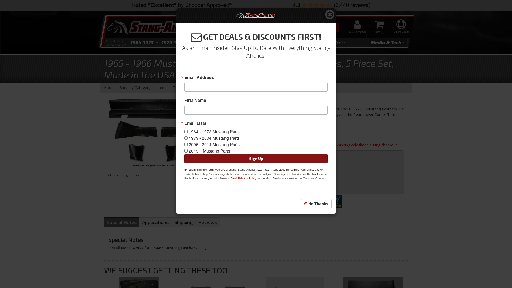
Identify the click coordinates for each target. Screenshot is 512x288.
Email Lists (195, 123)
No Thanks (317, 203)
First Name (195, 100)
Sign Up (256, 158)
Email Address (199, 77)
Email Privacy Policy (243, 178)
